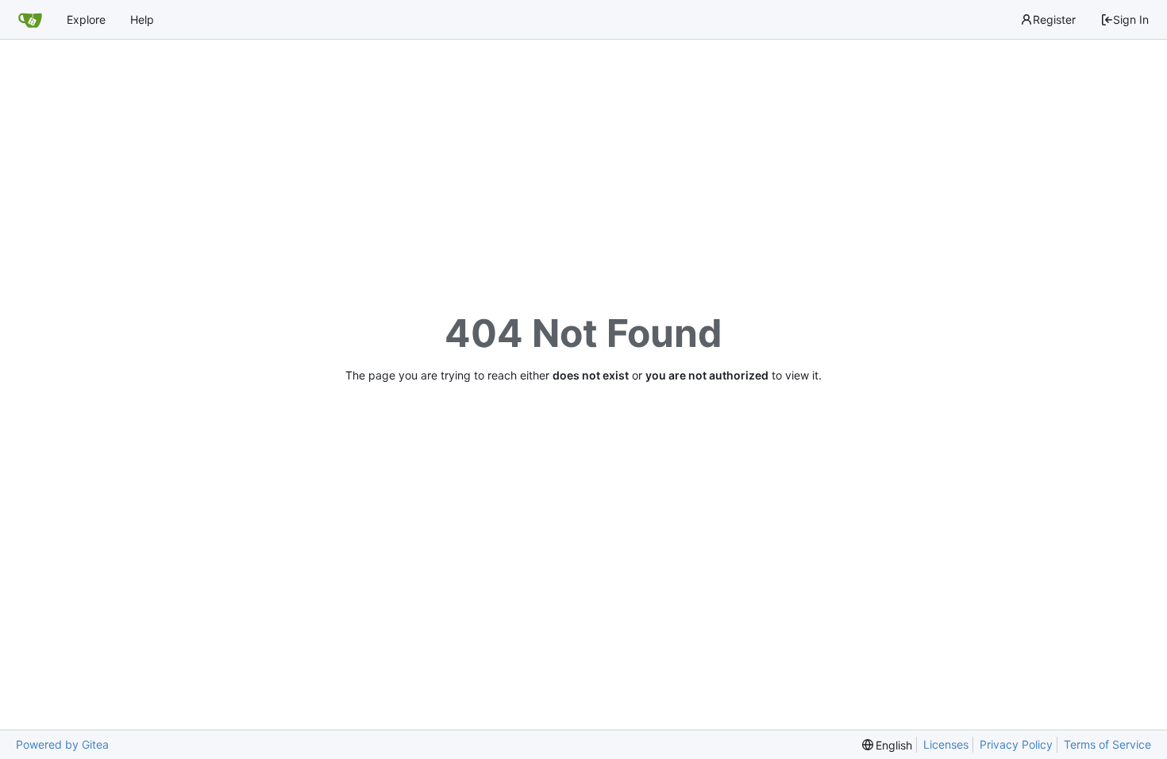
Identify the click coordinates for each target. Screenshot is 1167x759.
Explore (86, 19)
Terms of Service (1107, 744)
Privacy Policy (1016, 744)
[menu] (887, 745)
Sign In (1131, 19)
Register (1054, 19)
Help (142, 19)
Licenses (946, 744)
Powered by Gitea (62, 744)
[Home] (30, 20)
